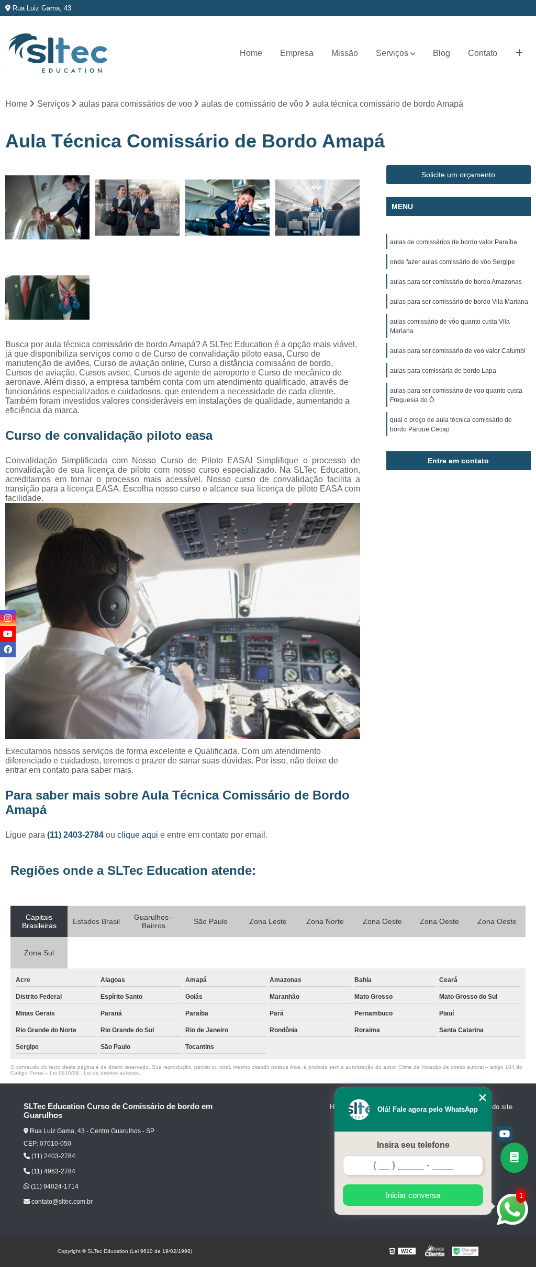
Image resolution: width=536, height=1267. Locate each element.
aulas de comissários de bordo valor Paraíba (453, 242)
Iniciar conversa (413, 1195)
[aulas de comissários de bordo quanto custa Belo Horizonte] (227, 207)
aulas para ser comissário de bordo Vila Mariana (459, 301)
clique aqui (137, 834)
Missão (344, 53)
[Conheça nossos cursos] (514, 1158)
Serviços (392, 53)
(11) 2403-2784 (76, 834)
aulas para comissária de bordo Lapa (443, 370)
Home (251, 53)
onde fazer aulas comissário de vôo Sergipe (452, 262)
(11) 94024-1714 (54, 1186)
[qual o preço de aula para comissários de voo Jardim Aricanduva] (47, 207)
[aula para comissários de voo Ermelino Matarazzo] (47, 297)
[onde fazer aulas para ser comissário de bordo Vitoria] (137, 207)
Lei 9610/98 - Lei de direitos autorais (94, 1073)
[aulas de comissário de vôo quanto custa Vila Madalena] (317, 207)
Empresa (297, 53)
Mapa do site (492, 1107)
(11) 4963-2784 (52, 1171)
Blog (441, 53)
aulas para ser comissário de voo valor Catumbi (458, 351)
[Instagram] (8, 618)
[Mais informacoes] (519, 53)
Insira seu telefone (413, 1144)
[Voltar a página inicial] (57, 53)
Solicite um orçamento (458, 174)
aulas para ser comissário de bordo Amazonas (456, 282)
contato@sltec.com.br (61, 1201)
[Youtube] (504, 1134)
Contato (482, 53)
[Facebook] (8, 649)
